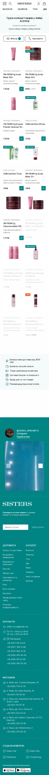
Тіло (28, 559)
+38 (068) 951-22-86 (16, 659)
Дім (27, 563)
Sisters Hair (11, 751)
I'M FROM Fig (15, 71)
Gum (27, 120)
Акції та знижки (33, 576)
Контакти (7, 593)
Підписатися (23, 436)
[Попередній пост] (8, 466)
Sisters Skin (35, 751)
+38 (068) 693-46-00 (16, 655)
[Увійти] (39, 4)
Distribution (11, 757)
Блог (5, 584)
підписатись (38, 527)
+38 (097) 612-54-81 (16, 643)
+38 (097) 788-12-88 (16, 647)
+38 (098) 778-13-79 (16, 686)
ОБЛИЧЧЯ (22, 9)
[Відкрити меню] (5, 4)
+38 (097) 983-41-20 (16, 651)
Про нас (6, 569)
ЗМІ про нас (8, 573)
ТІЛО (35, 9)
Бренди (29, 581)
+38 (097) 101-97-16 (15, 705)
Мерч (28, 567)
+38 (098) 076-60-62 (16, 731)
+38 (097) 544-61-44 (16, 713)
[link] (44, 4)
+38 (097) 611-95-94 (16, 694)
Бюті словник (9, 589)
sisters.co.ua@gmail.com (17, 626)
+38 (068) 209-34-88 (16, 723)
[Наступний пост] (40, 466)
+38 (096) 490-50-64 (16, 663)
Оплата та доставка (12, 550)
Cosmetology (35, 757)
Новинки (30, 572)
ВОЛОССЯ (7, 9)
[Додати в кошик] (21, 89)
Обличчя (30, 555)
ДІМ (45, 9)
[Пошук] (10, 4)
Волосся (30, 550)
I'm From (6, 71)
